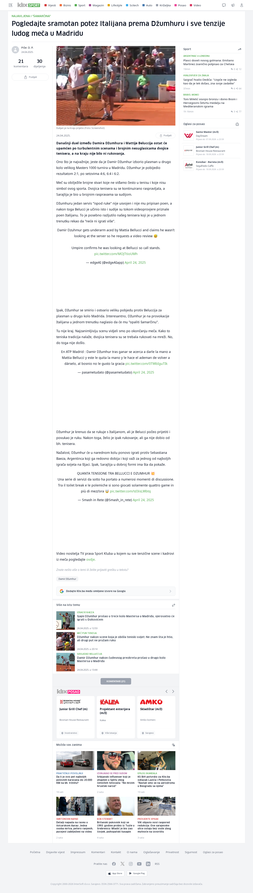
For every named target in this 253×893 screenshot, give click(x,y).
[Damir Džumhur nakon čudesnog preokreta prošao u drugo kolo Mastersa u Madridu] (65, 662)
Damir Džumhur (67, 578)
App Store (117, 873)
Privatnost (172, 852)
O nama (132, 852)
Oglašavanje (151, 852)
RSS (157, 864)
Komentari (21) (115, 681)
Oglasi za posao (213, 852)
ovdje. (91, 559)
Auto (149, 5)
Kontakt (116, 852)
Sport (81, 5)
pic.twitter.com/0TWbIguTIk (146, 363)
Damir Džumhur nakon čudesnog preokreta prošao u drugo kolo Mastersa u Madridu (121, 660)
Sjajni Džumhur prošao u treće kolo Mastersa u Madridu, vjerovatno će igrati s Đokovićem (125, 618)
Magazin (98, 5)
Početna (35, 852)
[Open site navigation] (10, 5)
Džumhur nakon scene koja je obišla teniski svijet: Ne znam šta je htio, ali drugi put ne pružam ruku (125, 639)
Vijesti (52, 5)
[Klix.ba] (29, 5)
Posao (182, 5)
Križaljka (165, 5)
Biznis (67, 5)
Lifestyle (116, 5)
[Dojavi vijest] (232, 5)
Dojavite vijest (55, 852)
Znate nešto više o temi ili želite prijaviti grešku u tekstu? (92, 570)
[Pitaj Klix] (224, 5)
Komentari (98, 852)
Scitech (134, 5)
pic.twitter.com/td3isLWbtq (130, 491)
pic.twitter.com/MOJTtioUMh (116, 253)
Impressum (78, 852)
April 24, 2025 (135, 262)
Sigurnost (191, 852)
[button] (166, 691)
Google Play (139, 873)
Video (197, 5)
